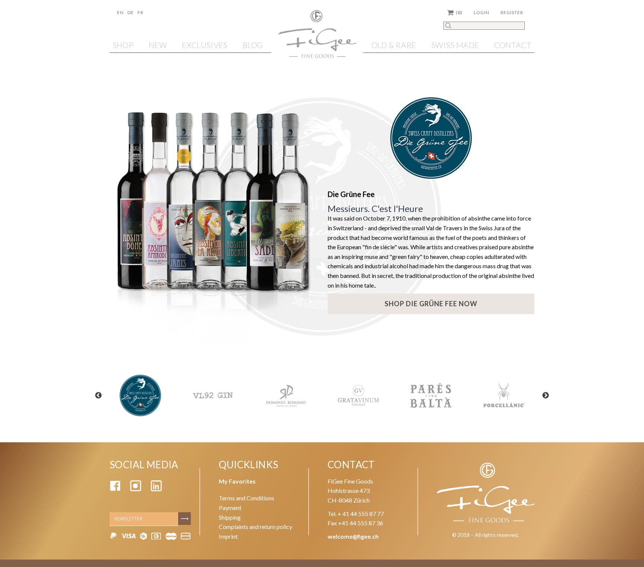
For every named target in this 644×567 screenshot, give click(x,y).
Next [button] (545, 395)
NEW (158, 45)
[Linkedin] (156, 488)
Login (481, 12)
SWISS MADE (455, 45)
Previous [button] (98, 395)
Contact (512, 45)
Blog (253, 45)
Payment (230, 507)
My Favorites (237, 481)
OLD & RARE (394, 45)
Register (512, 12)
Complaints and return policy (255, 526)
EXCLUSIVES (204, 45)
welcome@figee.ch (353, 536)
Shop (123, 45)
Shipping (230, 517)
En (120, 12)
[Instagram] (135, 488)
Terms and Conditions (246, 497)
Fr (140, 12)
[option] (140, 395)
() (459, 12)
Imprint (228, 536)
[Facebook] (115, 488)
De (130, 12)
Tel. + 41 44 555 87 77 (356, 513)
